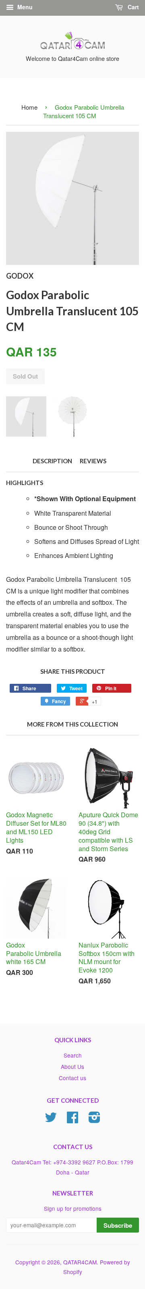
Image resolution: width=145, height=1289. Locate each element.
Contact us (72, 1078)
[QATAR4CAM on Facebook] (72, 1120)
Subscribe (118, 1225)
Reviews (93, 460)
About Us (72, 1066)
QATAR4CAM (80, 1262)
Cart (132, 7)
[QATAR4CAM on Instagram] (94, 1120)
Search (73, 1055)
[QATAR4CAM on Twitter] (51, 1120)
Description (52, 460)
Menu (24, 7)
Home (29, 107)
